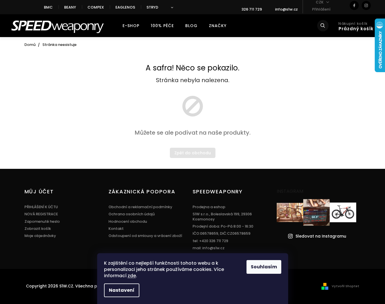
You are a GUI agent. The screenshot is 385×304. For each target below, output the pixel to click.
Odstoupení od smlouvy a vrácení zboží (145, 235)
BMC (48, 7)
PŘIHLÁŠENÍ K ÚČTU (41, 206)
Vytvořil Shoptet (345, 286)
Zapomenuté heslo (42, 221)
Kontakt (116, 228)
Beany (70, 7)
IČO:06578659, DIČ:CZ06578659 (221, 233)
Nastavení (122, 290)
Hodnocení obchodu (128, 221)
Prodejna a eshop (209, 206)
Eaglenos (125, 7)
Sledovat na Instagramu (321, 236)
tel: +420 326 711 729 (210, 240)
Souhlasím (264, 267)
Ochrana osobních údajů (132, 214)
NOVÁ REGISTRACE (41, 214)
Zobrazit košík (38, 228)
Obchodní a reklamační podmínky (140, 206)
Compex (95, 7)
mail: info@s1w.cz (209, 248)
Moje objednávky (40, 235)
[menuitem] (131, 25)
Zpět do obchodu (192, 153)
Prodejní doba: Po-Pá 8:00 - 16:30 (223, 226)
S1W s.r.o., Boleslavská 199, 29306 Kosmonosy (222, 216)
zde (132, 275)
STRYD (152, 7)
